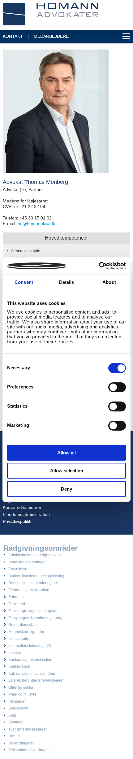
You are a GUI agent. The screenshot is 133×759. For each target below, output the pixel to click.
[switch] (117, 387)
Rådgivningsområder (40, 548)
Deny (66, 489)
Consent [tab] (24, 282)
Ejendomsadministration (26, 514)
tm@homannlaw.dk (36, 223)
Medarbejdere (51, 36)
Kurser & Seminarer (22, 507)
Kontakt (13, 36)
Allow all (66, 452)
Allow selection (66, 470)
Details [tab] (66, 282)
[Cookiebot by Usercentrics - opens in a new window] (99, 266)
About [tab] (109, 282)
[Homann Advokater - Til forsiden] (51, 14)
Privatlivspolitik (17, 521)
